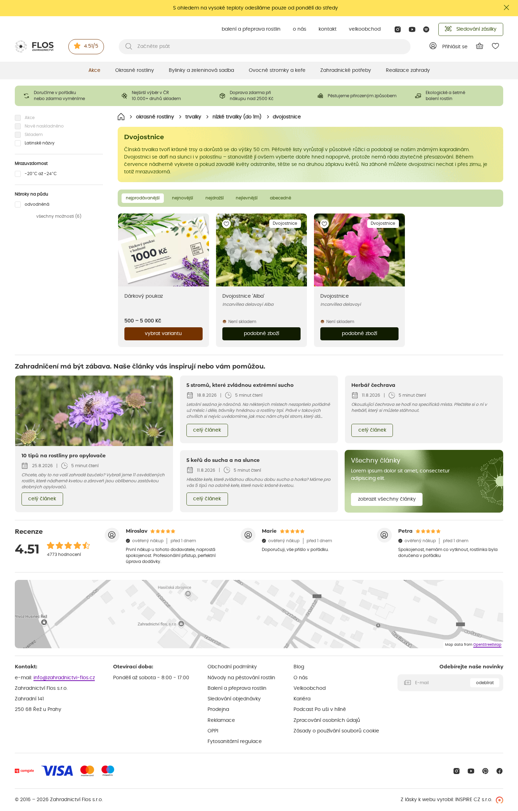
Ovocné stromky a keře (277, 70)
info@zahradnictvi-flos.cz (64, 677)
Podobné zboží (261, 333)
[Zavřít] (506, 7)
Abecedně (280, 198)
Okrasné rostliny (134, 70)
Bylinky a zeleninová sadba (201, 70)
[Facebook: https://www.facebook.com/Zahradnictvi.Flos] (499, 771)
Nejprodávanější (143, 198)
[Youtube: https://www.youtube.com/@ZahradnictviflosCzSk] (412, 29)
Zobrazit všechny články (387, 499)
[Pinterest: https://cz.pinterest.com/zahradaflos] (485, 771)
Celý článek (42, 498)
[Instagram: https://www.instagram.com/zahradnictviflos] (397, 29)
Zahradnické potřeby (345, 70)
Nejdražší (214, 198)
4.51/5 (91, 46)
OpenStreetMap (487, 644)
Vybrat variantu (163, 333)
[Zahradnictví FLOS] (34, 46)
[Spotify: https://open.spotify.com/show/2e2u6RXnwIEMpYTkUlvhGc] (426, 29)
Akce (94, 70)
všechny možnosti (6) (58, 216)
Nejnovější (182, 198)
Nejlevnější (247, 198)
